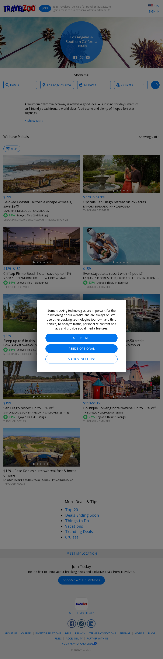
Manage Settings (82, 359)
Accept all (81, 338)
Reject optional (82, 348)
